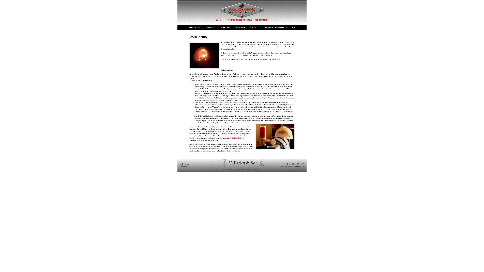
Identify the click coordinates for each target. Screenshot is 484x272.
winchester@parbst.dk (295, 166)
